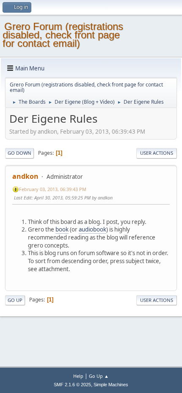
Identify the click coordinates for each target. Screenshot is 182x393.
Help (78, 376)
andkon (25, 176)
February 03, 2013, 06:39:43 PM (52, 189)
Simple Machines (111, 384)
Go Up (15, 300)
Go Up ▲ (99, 376)
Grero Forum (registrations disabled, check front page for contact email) (63, 35)
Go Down (19, 153)
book (62, 229)
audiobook (92, 229)
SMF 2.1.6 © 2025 (72, 384)
